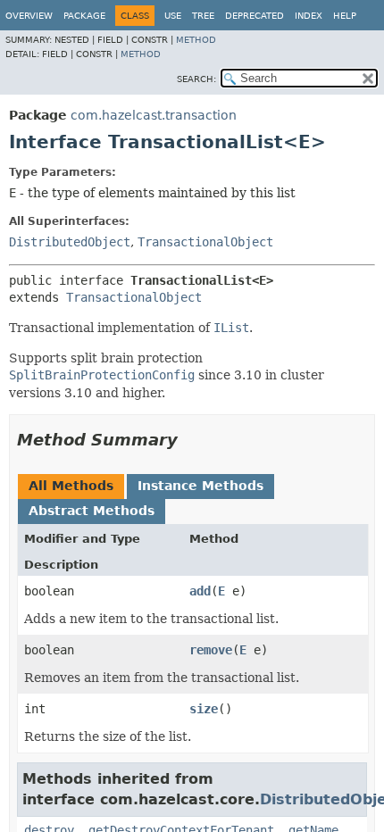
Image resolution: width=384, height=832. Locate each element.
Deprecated (254, 16)
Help (344, 16)
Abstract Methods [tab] (91, 510)
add (200, 591)
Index (308, 16)
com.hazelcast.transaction (154, 115)
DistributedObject (69, 242)
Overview (29, 16)
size (203, 709)
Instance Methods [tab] (200, 485)
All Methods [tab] (71, 485)
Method (196, 40)
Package (84, 16)
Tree (203, 16)
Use (172, 16)
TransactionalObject (205, 242)
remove (210, 650)
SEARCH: (196, 79)
